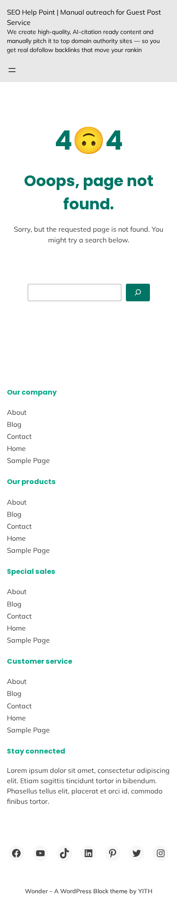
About (17, 412)
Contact (19, 436)
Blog (14, 424)
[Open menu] (12, 70)
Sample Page (28, 460)
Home (16, 448)
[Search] (138, 292)
